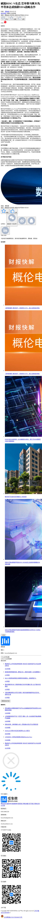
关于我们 (31, 803)
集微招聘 (14, 803)
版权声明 (9, 803)
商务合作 (37, 803)
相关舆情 (3, 13)
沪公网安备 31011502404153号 (13, 917)
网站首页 (3, 803)
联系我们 (20, 803)
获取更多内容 (6, 701)
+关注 (3, 635)
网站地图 (26, 803)
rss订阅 (3, 805)
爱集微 (7, 11)
